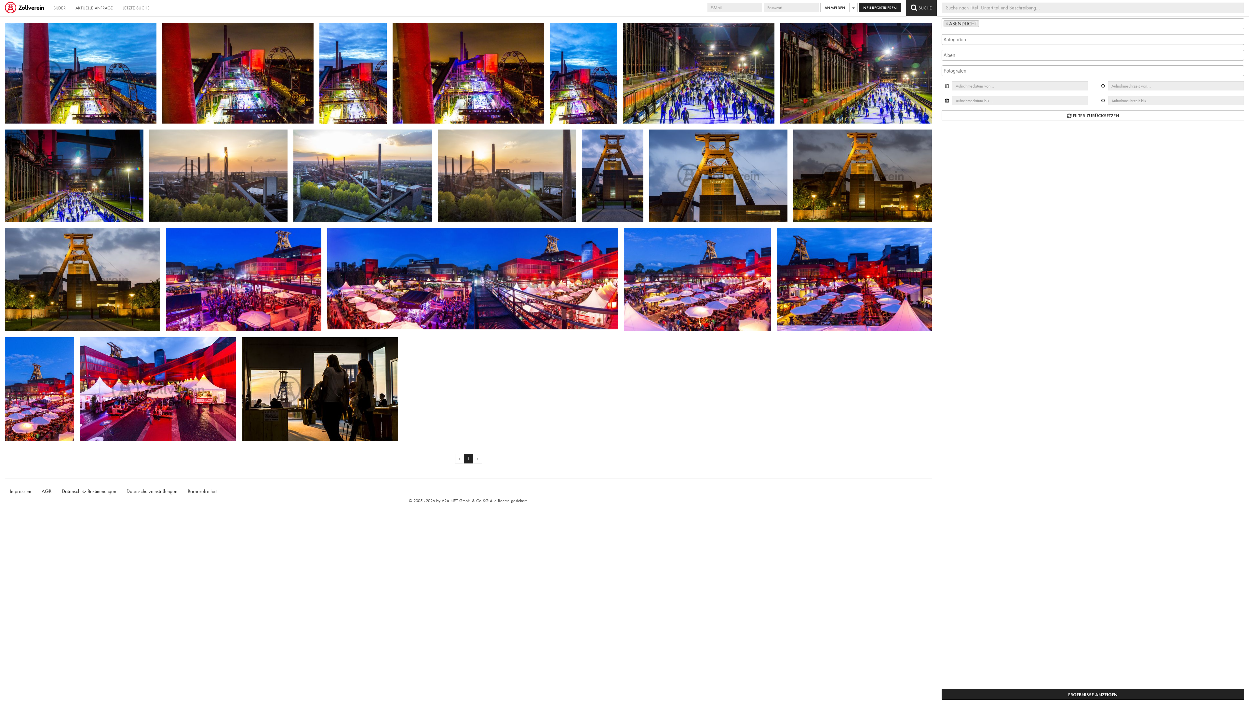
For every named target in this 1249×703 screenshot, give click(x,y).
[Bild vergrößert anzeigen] (11, 30)
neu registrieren (880, 7)
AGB (46, 491)
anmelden (835, 7)
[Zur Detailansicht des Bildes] (80, 73)
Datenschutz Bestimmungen (89, 491)
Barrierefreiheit (203, 491)
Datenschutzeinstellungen (152, 491)
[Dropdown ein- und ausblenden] (853, 7)
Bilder (59, 8)
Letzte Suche (136, 8)
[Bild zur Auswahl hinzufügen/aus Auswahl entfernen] (148, 31)
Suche (924, 8)
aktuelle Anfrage (94, 8)
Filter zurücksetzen (1095, 115)
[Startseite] (25, 8)
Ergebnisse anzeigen (1093, 694)
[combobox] (1093, 23)
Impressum (20, 491)
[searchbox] (982, 23)
